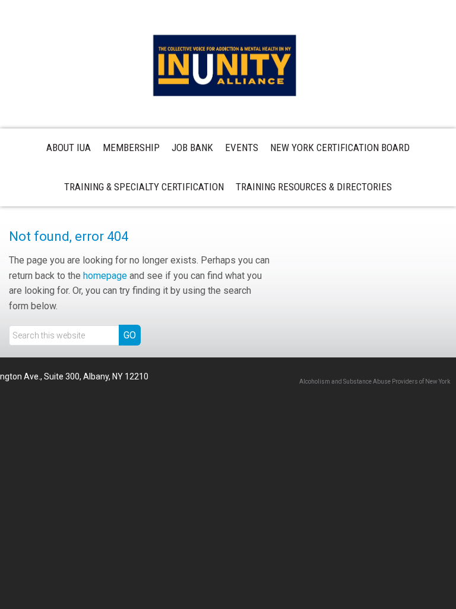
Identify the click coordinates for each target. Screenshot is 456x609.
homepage (105, 275)
